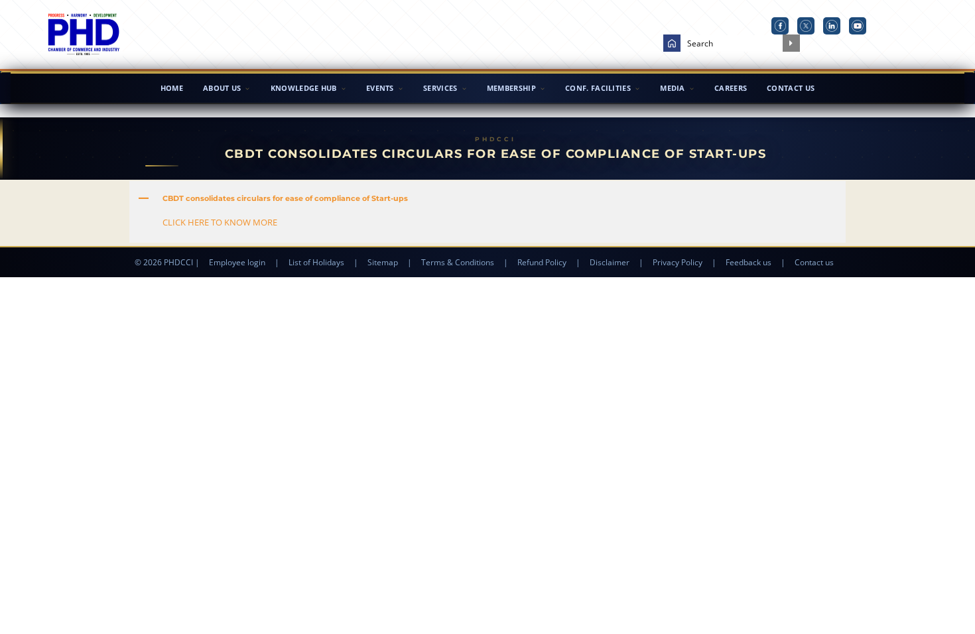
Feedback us (748, 262)
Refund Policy (541, 262)
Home (172, 88)
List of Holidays (316, 262)
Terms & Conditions (457, 262)
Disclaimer (609, 262)
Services (440, 88)
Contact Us (790, 88)
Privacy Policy (677, 262)
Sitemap (382, 262)
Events (380, 88)
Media (672, 88)
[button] (487, 198)
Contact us (814, 262)
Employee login (237, 262)
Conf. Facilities (598, 88)
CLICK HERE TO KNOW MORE (219, 222)
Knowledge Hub (304, 88)
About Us (222, 88)
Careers (730, 88)
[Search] (791, 43)
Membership (511, 88)
